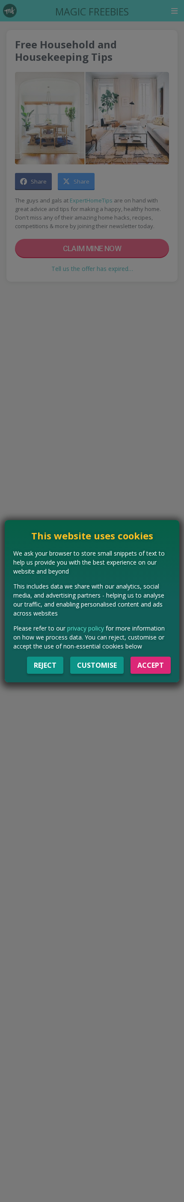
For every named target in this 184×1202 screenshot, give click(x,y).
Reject (45, 665)
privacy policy (85, 628)
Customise (97, 665)
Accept (150, 665)
